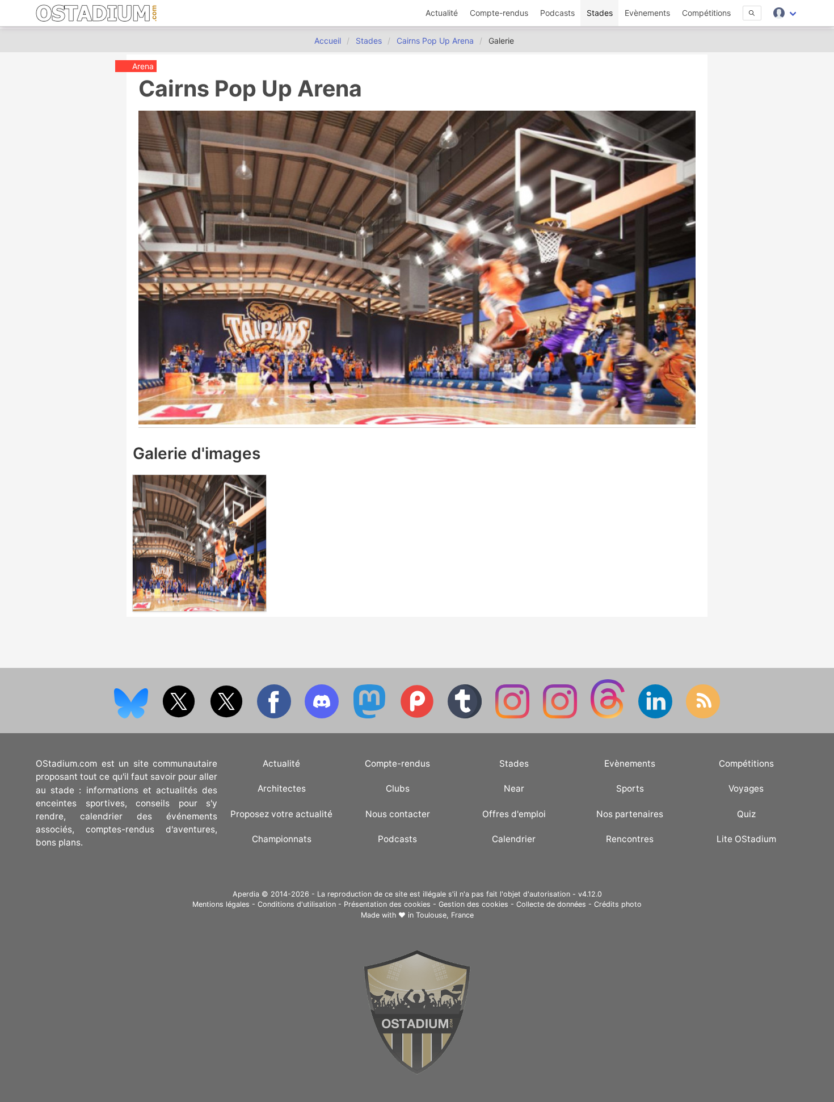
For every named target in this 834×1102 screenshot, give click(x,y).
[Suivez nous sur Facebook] (275, 716)
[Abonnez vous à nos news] (703, 716)
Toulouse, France (445, 915)
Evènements (647, 13)
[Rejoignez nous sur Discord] (323, 716)
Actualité (442, 13)
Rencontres (630, 839)
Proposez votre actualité (281, 814)
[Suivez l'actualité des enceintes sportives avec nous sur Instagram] (561, 716)
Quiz (746, 814)
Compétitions (706, 13)
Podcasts (557, 13)
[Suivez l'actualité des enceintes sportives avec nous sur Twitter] (227, 716)
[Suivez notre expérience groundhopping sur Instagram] (513, 716)
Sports (630, 788)
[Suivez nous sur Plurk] (418, 716)
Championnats (281, 839)
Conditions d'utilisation (297, 904)
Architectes (282, 788)
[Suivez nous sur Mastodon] (370, 716)
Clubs (398, 788)
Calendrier (514, 839)
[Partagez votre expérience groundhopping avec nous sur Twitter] (180, 716)
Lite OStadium (746, 839)
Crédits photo (618, 904)
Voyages (746, 788)
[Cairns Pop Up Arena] (199, 608)
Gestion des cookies (473, 904)
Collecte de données (551, 904)
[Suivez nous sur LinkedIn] (656, 716)
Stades (600, 13)
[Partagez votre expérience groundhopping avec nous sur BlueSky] (132, 716)
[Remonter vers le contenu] (417, 1071)
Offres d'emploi (514, 814)
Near (514, 788)
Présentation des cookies (387, 904)
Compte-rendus (499, 13)
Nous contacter (397, 814)
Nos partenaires (629, 814)
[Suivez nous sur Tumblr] (466, 716)
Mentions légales (221, 904)
